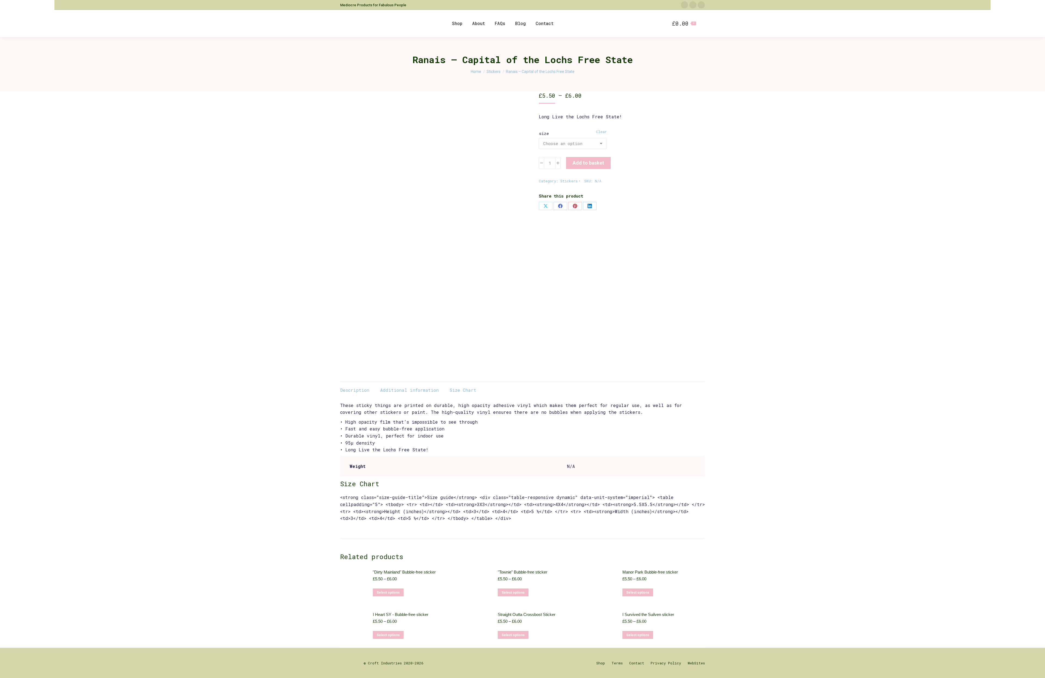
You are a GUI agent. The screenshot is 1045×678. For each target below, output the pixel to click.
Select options (388, 592)
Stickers (568, 180)
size (544, 133)
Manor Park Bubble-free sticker (650, 572)
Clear (601, 131)
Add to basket (588, 163)
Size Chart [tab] (463, 390)
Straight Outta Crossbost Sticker (526, 614)
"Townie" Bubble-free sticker (522, 572)
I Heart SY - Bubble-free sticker (400, 614)
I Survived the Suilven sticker (648, 614)
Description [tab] (354, 390)
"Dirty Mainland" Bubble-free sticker (404, 572)
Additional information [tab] (409, 390)
